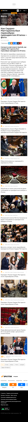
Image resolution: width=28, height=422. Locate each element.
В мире (6, 364)
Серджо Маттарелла (5, 367)
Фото (2, 364)
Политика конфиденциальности (8, 397)
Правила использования (12, 393)
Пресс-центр (14, 395)
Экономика (11, 380)
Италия (16, 364)
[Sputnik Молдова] (4, 11)
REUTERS (7, 98)
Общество (19, 380)
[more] (26, 99)
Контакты (7, 395)
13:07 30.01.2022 (5, 40)
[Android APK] (5, 409)
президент (22, 364)
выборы (11, 364)
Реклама (3, 395)
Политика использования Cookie (9, 399)
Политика (3, 380)
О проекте (3, 393)
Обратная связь (4, 404)
